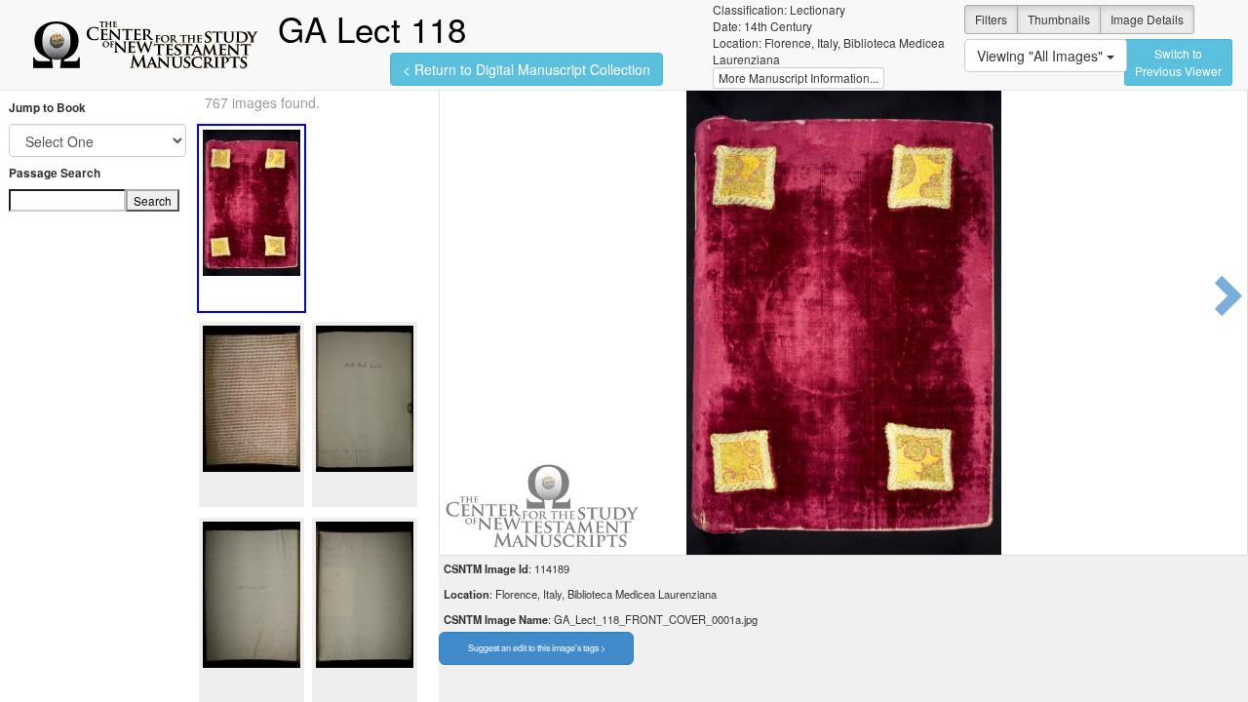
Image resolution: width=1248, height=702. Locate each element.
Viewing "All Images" (1042, 55)
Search (153, 200)
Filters (991, 19)
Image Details (1147, 19)
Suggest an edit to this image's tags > (536, 648)
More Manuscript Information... (798, 77)
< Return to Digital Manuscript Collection (526, 69)
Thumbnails (1059, 19)
